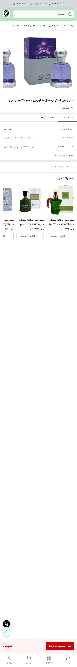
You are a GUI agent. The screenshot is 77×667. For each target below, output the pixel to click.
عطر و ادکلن (29, 25)
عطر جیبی (14, 25)
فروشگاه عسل (67, 25)
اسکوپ (65, 107)
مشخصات (67, 117)
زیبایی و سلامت (48, 25)
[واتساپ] (6, 632)
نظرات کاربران (47, 117)
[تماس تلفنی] (6, 623)
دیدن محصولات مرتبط (60, 646)
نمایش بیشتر (66, 155)
